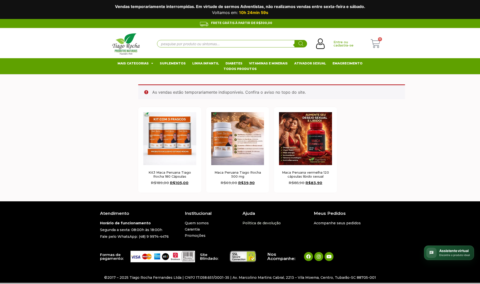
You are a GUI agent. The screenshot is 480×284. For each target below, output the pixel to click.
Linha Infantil (205, 63)
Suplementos (173, 63)
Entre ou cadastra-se (344, 43)
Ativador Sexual (310, 63)
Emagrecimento (347, 63)
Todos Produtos (240, 69)
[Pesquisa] (300, 43)
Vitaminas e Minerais (268, 63)
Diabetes (234, 63)
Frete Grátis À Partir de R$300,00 (241, 23)
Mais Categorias (133, 63)
